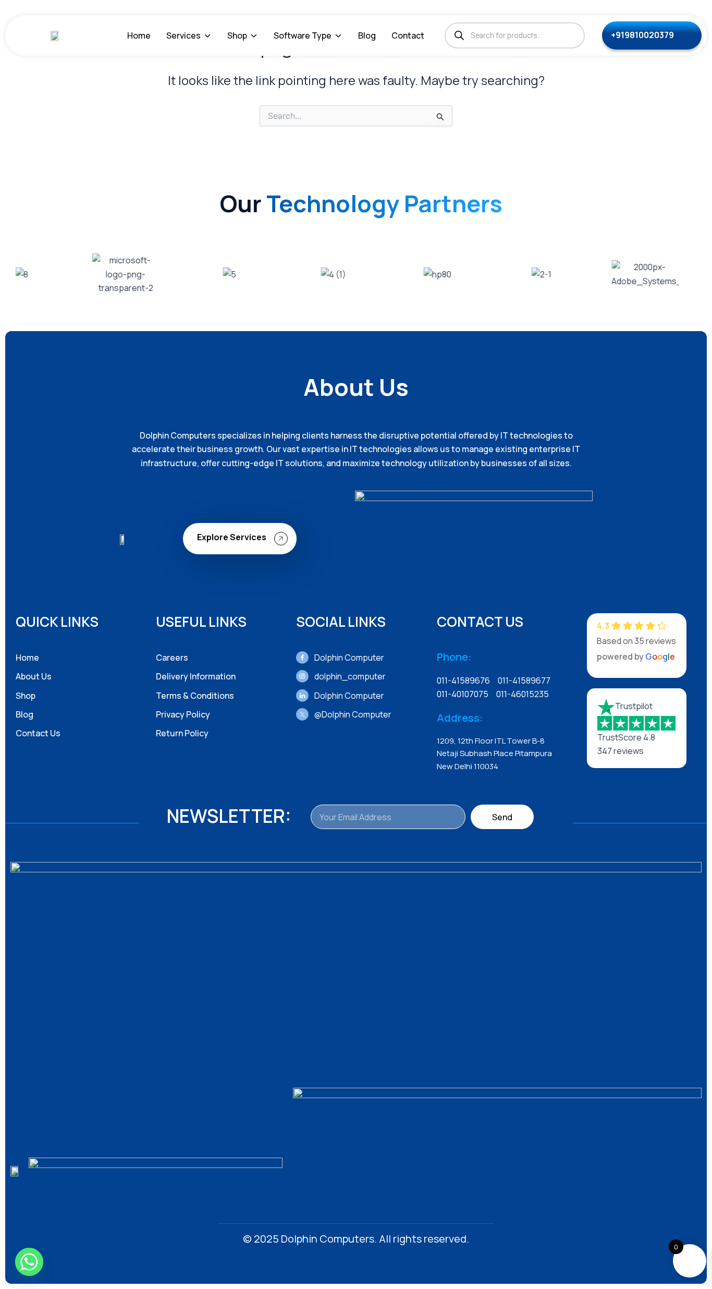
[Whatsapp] (29, 1262)
